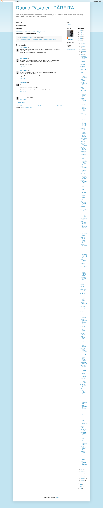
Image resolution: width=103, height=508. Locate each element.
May (82, 473)
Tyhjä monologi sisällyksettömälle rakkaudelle (83, 75)
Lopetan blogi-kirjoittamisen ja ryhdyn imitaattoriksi (83, 368)
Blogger (57, 497)
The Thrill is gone (83, 294)
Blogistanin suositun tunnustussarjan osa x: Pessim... (83, 273)
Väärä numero (83, 416)
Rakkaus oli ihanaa (83, 70)
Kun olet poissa (82, 287)
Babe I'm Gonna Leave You (83, 148)
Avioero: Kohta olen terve (83, 419)
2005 (81, 486)
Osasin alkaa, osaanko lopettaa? (83, 291)
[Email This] (37, 37)
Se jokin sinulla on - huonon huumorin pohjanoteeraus (83, 183)
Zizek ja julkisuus (83, 312)
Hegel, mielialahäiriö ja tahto (83, 167)
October (82, 49)
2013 (81, 32)
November (83, 46)
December (83, 43)
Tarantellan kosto (82, 62)
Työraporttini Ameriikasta (83, 363)
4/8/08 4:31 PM (23, 91)
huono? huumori (27, 39)
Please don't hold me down (83, 211)
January (82, 480)
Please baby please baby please (83, 298)
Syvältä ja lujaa (82, 439)
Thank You (82, 141)
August (82, 54)
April (82, 475)
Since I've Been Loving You (83, 144)
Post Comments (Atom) (27, 107)
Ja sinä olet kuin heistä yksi (83, 241)
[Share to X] (40, 37)
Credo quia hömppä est (83, 67)
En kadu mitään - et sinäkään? (83, 222)
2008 (81, 42)
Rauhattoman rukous (83, 152)
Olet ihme (82, 378)
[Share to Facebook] (42, 37)
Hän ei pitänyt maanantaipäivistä (83, 268)
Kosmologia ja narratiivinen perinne (83, 316)
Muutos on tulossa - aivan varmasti (82, 196)
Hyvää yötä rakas (82, 264)
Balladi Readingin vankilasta (83, 115)
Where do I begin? (82, 459)
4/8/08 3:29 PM (23, 54)
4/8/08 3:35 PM (23, 66)
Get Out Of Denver (82, 118)
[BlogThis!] (39, 37)
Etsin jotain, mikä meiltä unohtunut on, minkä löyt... (83, 162)
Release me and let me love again (83, 215)
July (82, 469)
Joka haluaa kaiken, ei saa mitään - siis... (83, 156)
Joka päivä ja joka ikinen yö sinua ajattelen (83, 279)
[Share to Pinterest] (43, 37)
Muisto (81, 199)
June (82, 471)
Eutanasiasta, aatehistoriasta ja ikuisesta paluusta (83, 435)
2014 (81, 30)
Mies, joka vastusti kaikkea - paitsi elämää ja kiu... (83, 109)
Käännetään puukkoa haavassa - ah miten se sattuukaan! (83, 176)
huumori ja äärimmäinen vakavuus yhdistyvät (43, 39)
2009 (81, 40)
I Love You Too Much (83, 192)
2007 (81, 483)
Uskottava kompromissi (83, 423)
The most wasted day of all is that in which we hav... (83, 255)
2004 (81, 488)
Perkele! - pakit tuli (82, 427)
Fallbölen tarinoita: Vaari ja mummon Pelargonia (83, 131)
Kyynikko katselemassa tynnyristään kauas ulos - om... (83, 408)
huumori (32, 39)
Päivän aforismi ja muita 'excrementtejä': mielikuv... (83, 464)
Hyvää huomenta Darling (83, 260)
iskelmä (54, 39)
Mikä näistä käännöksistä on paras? (83, 233)
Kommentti (82, 64)
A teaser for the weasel (83, 376)
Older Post (59, 105)
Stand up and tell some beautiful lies (83, 448)
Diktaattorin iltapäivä (82, 207)
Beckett (82, 284)
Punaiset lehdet (82, 397)
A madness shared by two (83, 385)
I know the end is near (83, 139)
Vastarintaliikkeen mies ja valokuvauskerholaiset (83, 246)
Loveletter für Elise (83, 188)
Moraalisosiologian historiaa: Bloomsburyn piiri (83, 393)
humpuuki (22, 39)
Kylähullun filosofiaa (83, 136)
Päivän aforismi (82, 80)
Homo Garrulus (23, 47)
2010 (81, 38)
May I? (81, 388)
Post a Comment (21, 102)
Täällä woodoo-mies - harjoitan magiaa (83, 339)
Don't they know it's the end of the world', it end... (83, 351)
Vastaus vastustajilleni (83, 303)
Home (39, 105)
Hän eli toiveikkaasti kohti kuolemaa (83, 84)
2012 (81, 34)
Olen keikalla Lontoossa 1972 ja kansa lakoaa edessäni (83, 357)
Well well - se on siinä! (83, 430)
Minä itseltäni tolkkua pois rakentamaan (83, 329)
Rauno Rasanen (23, 82)
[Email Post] (35, 37)
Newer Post (19, 105)
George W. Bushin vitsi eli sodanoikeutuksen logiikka (83, 322)
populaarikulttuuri (20, 40)
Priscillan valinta (82, 334)
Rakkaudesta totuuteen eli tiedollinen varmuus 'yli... (83, 93)
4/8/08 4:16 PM (23, 78)
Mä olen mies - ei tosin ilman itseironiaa (83, 344)
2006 (81, 484)
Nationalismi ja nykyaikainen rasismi (83, 308)
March (82, 476)
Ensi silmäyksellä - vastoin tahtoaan (83, 203)
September (83, 51)
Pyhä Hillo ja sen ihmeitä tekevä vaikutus (83, 58)
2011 (81, 36)
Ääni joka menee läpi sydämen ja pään (83, 401)
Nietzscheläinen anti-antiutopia (83, 381)
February (83, 478)
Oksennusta (83, 282)
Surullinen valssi (82, 250)
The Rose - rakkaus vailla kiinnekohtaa (83, 454)
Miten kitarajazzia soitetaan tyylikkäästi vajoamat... (83, 228)
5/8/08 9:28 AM (23, 99)
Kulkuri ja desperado (83, 238)
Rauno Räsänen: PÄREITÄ (45, 7)
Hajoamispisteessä (83, 219)
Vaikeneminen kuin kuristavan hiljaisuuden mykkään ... (83, 123)
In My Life (82, 373)
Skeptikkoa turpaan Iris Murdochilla (83, 443)
